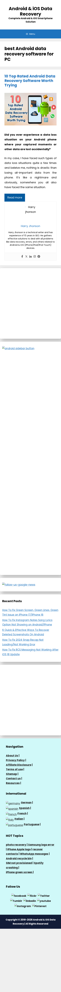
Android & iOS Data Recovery (30, 11)
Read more (14, 197)
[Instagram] (34, 256)
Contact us (13, 778)
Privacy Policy (15, 760)
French (22, 813)
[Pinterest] (38, 256)
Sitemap (11, 774)
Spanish (24, 808)
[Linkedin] (30, 256)
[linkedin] (29, 901)
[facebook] (19, 895)
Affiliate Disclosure (18, 765)
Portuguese (31, 824)
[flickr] (32, 895)
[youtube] (44, 901)
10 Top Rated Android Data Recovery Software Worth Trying (29, 81)
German (26, 802)
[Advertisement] (30, 303)
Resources (13, 783)
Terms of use (14, 769)
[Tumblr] (16, 901)
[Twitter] (26, 256)
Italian (19, 819)
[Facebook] (22, 256)
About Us (12, 755)
